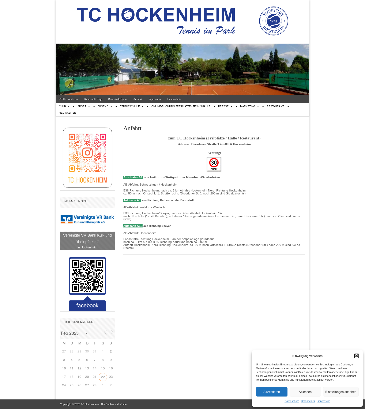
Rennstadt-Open (117, 99)
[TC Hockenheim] (182, 18)
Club (62, 106)
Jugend (103, 106)
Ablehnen (305, 392)
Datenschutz (292, 401)
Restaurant (275, 106)
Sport (82, 106)
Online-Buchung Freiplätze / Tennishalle (180, 106)
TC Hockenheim (68, 99)
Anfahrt (137, 99)
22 (103, 376)
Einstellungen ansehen (340, 392)
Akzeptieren (271, 392)
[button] (356, 356)
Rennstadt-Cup (93, 99)
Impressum (323, 401)
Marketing (247, 106)
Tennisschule (130, 106)
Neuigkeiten (67, 112)
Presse (223, 106)
